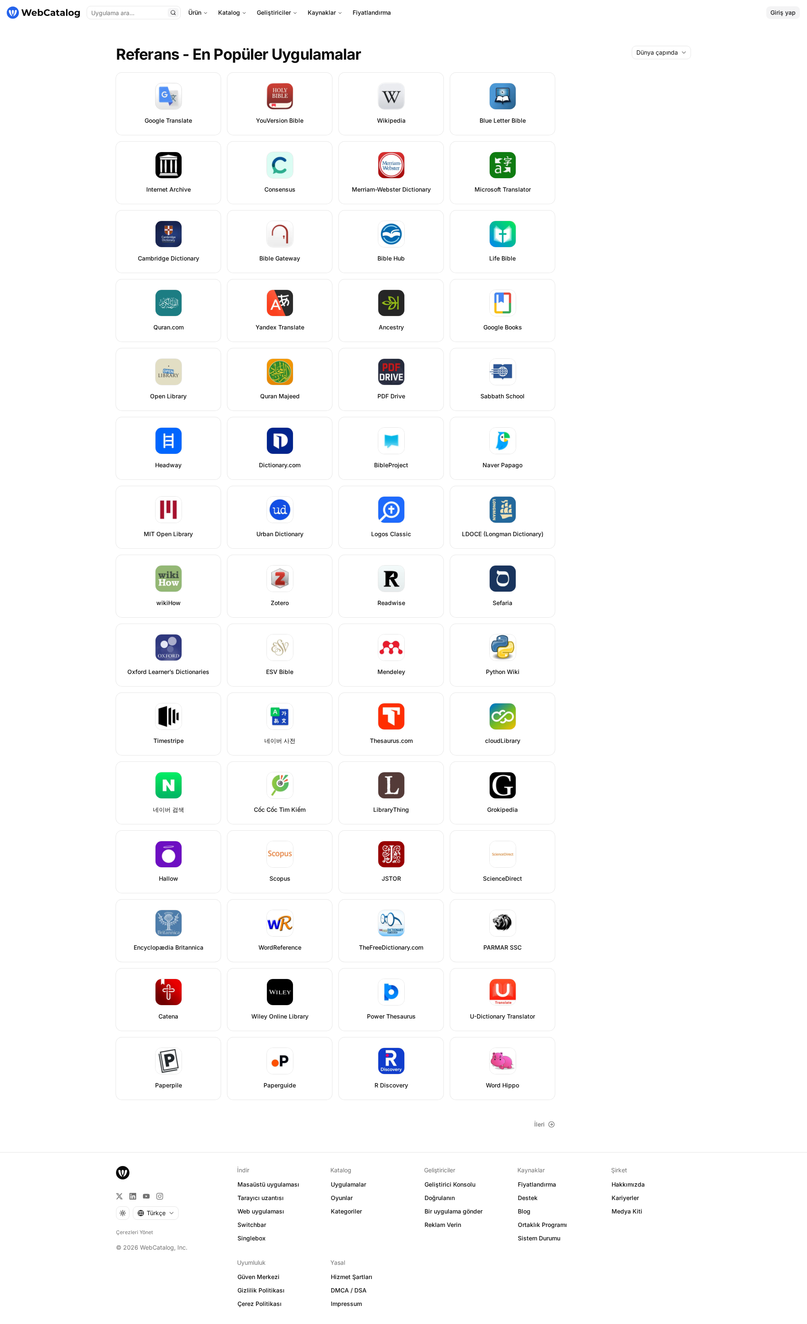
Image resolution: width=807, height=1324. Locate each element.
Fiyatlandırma (372, 12)
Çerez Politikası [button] (259, 1303)
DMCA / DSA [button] (349, 1290)
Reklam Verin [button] (443, 1224)
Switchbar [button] (251, 1224)
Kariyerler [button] (625, 1197)
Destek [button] (528, 1197)
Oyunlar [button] (342, 1197)
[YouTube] (146, 1196)
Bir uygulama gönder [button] (454, 1211)
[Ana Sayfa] (43, 12)
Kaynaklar (322, 12)
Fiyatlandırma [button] (537, 1184)
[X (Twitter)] (119, 1196)
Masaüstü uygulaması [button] (268, 1184)
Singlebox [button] (251, 1238)
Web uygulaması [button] (260, 1211)
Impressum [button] (346, 1303)
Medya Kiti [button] (627, 1211)
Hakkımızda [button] (628, 1184)
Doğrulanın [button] (440, 1197)
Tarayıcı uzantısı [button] (260, 1197)
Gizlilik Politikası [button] (261, 1290)
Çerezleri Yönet (134, 1232)
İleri (539, 1124)
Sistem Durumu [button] (539, 1238)
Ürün (194, 12)
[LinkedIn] (132, 1196)
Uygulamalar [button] (348, 1184)
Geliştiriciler (274, 12)
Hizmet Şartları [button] (351, 1276)
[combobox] (661, 52)
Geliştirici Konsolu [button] (450, 1184)
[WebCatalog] (122, 1172)
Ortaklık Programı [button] (542, 1224)
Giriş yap (783, 12)
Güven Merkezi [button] (258, 1276)
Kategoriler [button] (346, 1211)
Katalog (229, 12)
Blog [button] (524, 1211)
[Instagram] (159, 1196)
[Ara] (173, 13)
